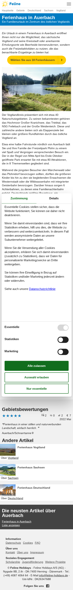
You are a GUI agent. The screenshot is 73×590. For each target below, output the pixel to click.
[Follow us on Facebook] (47, 585)
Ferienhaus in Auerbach (16, 521)
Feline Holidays (36, 4)
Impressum (37, 552)
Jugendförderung (32, 561)
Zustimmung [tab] (19, 198)
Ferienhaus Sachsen (31, 467)
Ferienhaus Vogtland (31, 447)
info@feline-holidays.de (53, 575)
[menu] (69, 4)
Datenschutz (13, 542)
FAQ (37, 542)
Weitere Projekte (55, 561)
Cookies (28, 542)
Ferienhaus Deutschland (34, 487)
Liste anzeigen (11, 525)
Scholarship (13, 561)
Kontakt (10, 552)
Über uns (22, 552)
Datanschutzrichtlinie (42, 289)
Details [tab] (54, 198)
